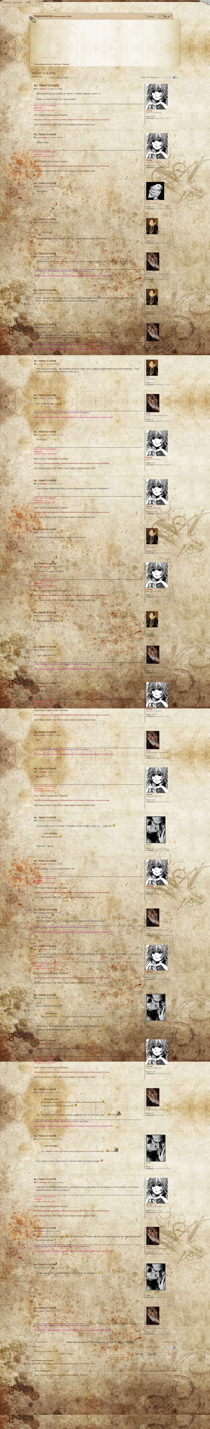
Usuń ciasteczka (145, 1371)
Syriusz (49, 124)
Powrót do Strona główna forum (45, 1351)
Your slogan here (80, 1396)
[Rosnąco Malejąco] (135, 1342)
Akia (41, 222)
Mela (42, 186)
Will (54, 124)
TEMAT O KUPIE (43, 73)
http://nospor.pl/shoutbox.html (49, 1006)
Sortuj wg (113, 1342)
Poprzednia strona (41, 1342)
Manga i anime (52, 115)
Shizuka (86, 124)
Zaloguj (53, 57)
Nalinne (72, 124)
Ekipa (37, 1375)
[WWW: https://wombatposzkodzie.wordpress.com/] (147, 122)
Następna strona (170, 1342)
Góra (175, 127)
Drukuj (176, 69)
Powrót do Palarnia (66, 1354)
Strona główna (7, 2)
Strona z (154, 77)
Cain (35, 124)
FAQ (28, 2)
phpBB (66, 1395)
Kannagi (43, 89)
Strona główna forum (104, 42)
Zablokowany (37, 77)
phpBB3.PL (84, 1375)
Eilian (60, 124)
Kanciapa (57, 64)
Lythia (65, 124)
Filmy (36, 115)
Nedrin (42, 820)
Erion (93, 124)
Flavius (42, 124)
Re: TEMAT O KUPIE (46, 85)
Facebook (64, 115)
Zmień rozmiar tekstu (17, 2)
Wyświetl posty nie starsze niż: (78, 1342)
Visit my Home (168, 1404)
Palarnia (65, 64)
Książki (42, 115)
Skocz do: (140, 1354)
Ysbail (79, 124)
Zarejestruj (43, 57)
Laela (42, 257)
